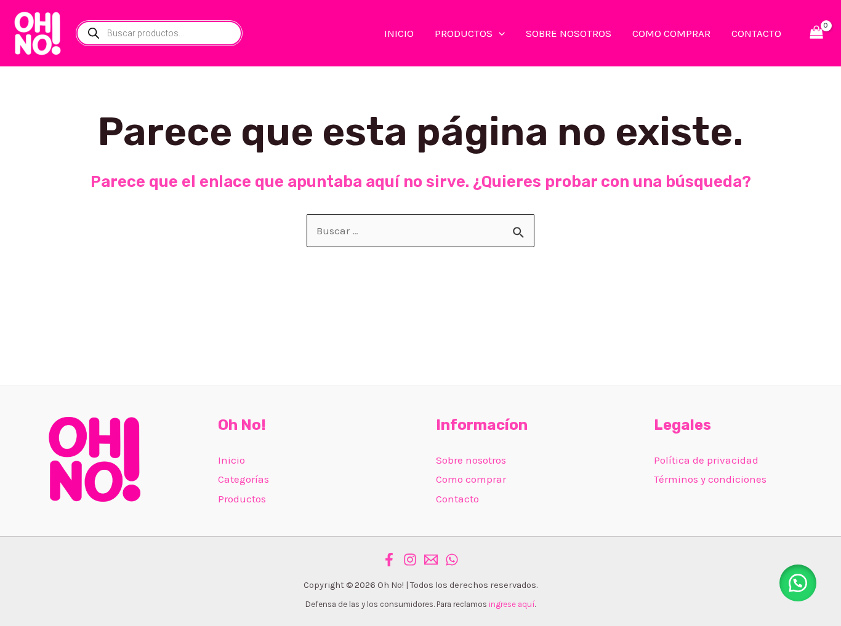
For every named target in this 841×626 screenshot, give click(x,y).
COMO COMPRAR (671, 33)
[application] (499, 33)
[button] (797, 583)
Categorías (243, 479)
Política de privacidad (706, 460)
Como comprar (471, 479)
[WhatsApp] (452, 559)
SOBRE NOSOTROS (568, 33)
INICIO (399, 33)
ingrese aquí (511, 604)
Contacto (457, 499)
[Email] (431, 559)
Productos (242, 499)
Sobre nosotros (471, 460)
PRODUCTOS (464, 33)
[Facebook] (389, 559)
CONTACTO (756, 33)
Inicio (231, 460)
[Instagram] (410, 559)
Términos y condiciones (710, 479)
